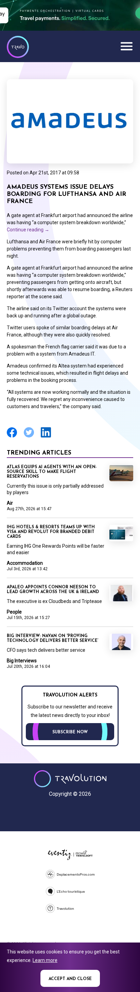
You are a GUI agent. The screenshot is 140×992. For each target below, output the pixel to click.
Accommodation (25, 563)
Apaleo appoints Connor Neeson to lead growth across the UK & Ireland (53, 589)
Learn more (45, 960)
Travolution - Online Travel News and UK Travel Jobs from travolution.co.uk (70, 778)
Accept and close (70, 979)
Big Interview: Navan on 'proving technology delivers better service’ (52, 638)
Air (10, 503)
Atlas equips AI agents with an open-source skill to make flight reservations (52, 472)
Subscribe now (70, 732)
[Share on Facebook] (12, 437)
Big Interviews (22, 661)
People (14, 612)
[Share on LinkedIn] (46, 437)
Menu (126, 46)
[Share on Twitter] (29, 437)
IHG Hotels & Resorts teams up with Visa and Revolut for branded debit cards (51, 532)
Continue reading (28, 229)
